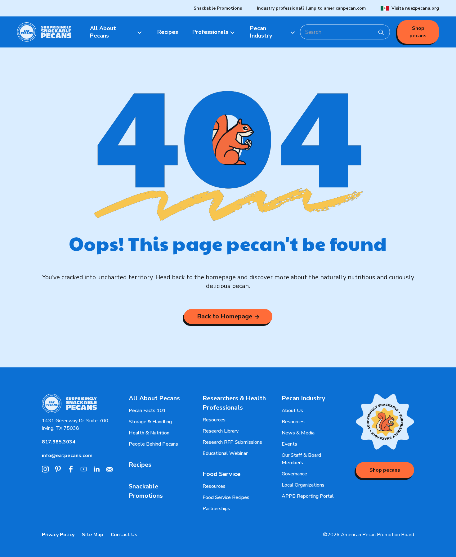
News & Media (298, 432)
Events (289, 444)
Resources (214, 419)
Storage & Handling (150, 421)
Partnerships (216, 508)
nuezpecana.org (422, 8)
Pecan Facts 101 (147, 410)
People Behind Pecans (153, 444)
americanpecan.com (345, 8)
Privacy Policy (58, 534)
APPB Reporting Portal (308, 496)
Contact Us (124, 534)
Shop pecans (418, 32)
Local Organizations (303, 485)
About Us (292, 410)
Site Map (92, 534)
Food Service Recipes (226, 497)
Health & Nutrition (149, 432)
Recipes (140, 464)
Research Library (221, 431)
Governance (294, 473)
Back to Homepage (224, 316)
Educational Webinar (225, 453)
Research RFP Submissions (232, 442)
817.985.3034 (58, 441)
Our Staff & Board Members (301, 459)
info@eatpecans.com (67, 455)
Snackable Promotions (218, 8)
